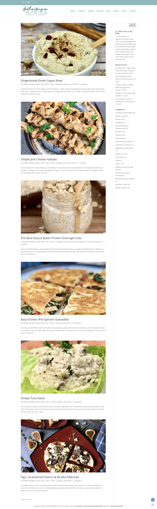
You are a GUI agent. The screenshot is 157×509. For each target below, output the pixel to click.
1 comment (84, 84)
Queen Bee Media (117, 506)
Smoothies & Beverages (123, 113)
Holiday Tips (119, 154)
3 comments (77, 481)
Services (82, 11)
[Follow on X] (25, 2)
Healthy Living (120, 116)
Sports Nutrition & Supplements (75, 242)
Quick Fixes (74, 84)
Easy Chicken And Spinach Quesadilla (45, 319)
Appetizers (119, 138)
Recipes (91, 11)
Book (124, 11)
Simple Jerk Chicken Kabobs (39, 159)
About (73, 11)
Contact (132, 11)
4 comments (76, 323)
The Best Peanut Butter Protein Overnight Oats (51, 238)
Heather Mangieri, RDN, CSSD (33, 84)
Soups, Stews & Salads (123, 141)
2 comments (77, 402)
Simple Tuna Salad (33, 398)
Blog (108, 11)
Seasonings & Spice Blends (125, 179)
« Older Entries (26, 499)
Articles (100, 11)
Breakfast (59, 84)
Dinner (74, 163)
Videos (116, 11)
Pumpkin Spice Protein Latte (125, 93)
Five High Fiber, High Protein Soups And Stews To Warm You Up (125, 70)
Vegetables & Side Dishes (124, 148)
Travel (117, 160)
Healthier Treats (121, 184)
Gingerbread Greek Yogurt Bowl (41, 80)
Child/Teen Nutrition (122, 145)
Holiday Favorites (121, 188)
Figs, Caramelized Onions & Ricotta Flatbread (50, 477)
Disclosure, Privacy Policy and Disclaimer (89, 506)
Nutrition (118, 135)
